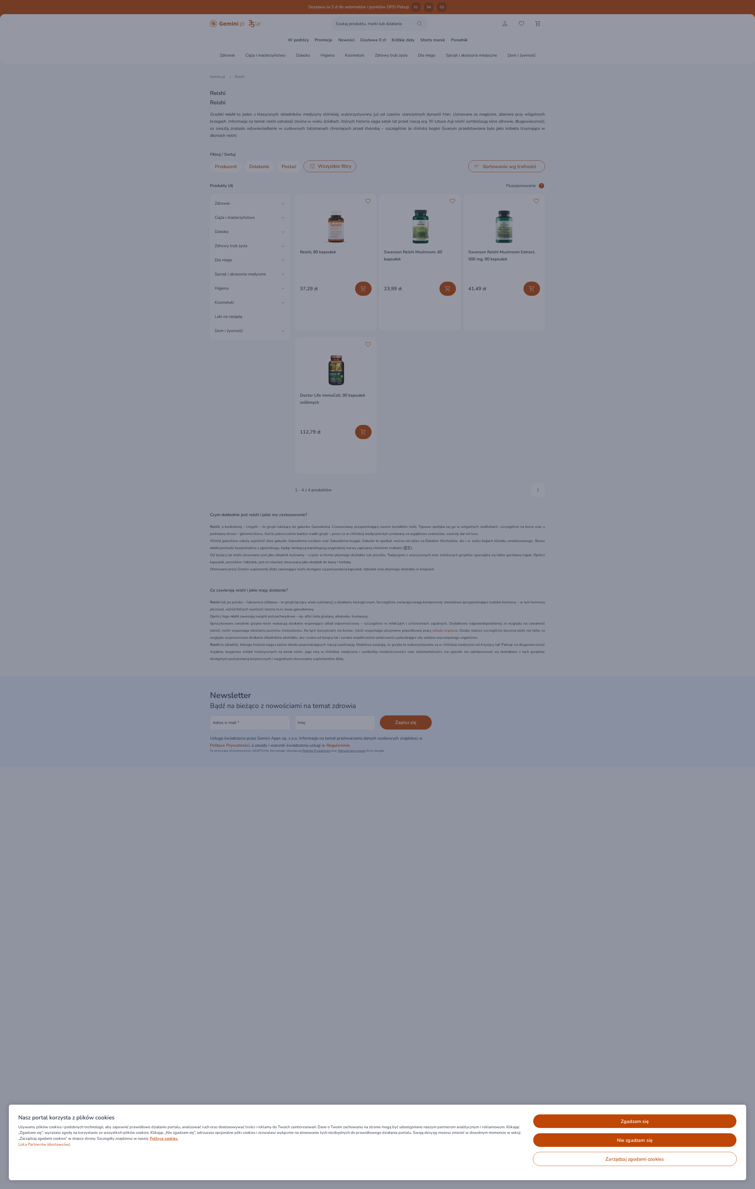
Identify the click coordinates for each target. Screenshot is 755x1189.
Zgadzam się (635, 1121)
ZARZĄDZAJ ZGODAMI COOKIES (634, 1159)
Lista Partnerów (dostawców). (44, 1144)
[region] (377, 1142)
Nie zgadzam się (635, 1140)
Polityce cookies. (164, 1138)
